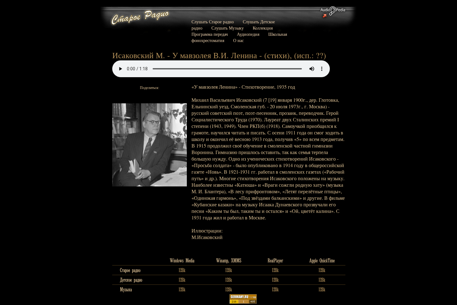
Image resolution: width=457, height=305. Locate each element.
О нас (238, 40)
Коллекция (263, 28)
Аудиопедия (248, 34)
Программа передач (210, 34)
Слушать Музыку (227, 28)
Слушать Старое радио (213, 22)
